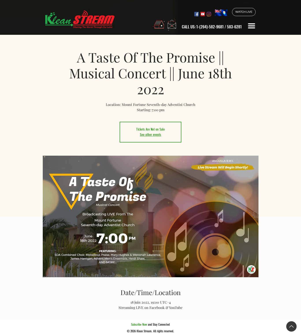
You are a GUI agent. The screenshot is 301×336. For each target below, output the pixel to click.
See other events (150, 135)
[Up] (291, 326)
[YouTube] (203, 14)
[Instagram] (209, 14)
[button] (251, 26)
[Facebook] (196, 14)
